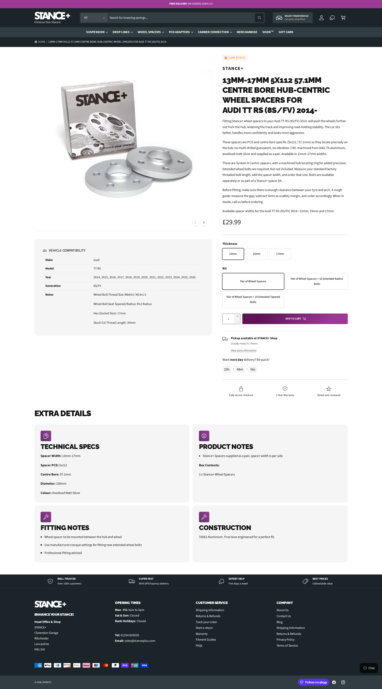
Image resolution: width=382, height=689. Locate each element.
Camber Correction (213, 32)
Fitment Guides (206, 639)
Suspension (95, 32)
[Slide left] (195, 222)
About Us (283, 610)
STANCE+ (233, 68)
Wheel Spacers (149, 32)
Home (41, 42)
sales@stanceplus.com (140, 641)
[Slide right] (204, 222)
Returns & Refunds (208, 616)
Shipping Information (210, 610)
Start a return (204, 628)
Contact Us (284, 616)
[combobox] (186, 17)
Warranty (202, 634)
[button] (343, 17)
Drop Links (121, 32)
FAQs (199, 645)
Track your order (206, 622)
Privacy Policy (285, 639)
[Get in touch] (332, 17)
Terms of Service (287, 645)
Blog (280, 622)
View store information (243, 350)
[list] (191, 493)
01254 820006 (130, 635)
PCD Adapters (179, 32)
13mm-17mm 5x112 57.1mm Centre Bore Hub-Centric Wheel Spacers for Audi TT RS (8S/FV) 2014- (107, 42)
